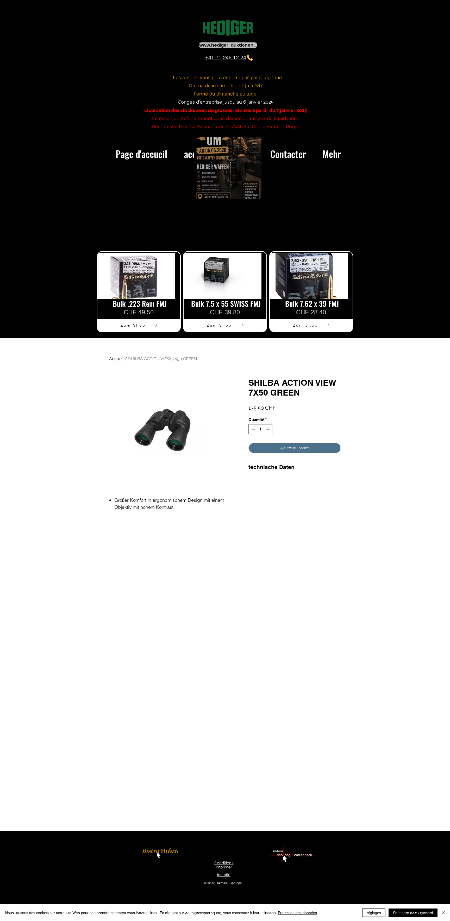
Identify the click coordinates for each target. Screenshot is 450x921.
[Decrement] (252, 429)
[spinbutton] (260, 429)
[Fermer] (444, 913)
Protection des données (297, 912)
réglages (374, 912)
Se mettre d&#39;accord (413, 912)
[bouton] (161, 853)
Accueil (116, 358)
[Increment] (268, 429)
